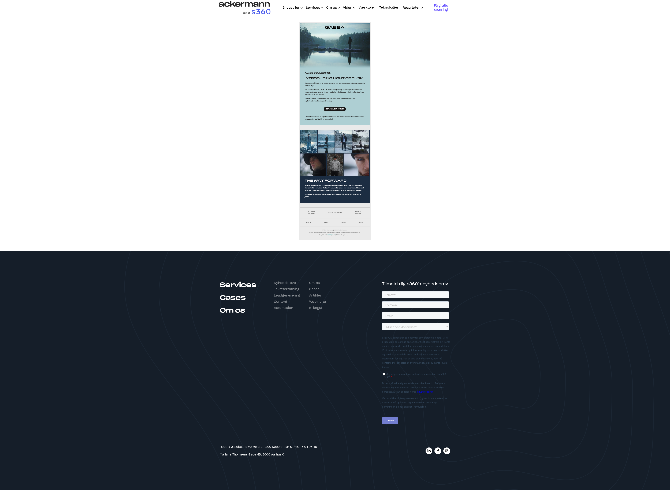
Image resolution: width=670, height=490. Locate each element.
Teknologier (389, 7)
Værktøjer (367, 7)
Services (238, 285)
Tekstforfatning (286, 289)
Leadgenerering (287, 295)
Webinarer (317, 301)
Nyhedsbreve (285, 283)
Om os (232, 310)
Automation (283, 308)
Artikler (315, 295)
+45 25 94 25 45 (305, 447)
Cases (232, 298)
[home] (244, 8)
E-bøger (316, 308)
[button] (292, 7)
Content (280, 301)
